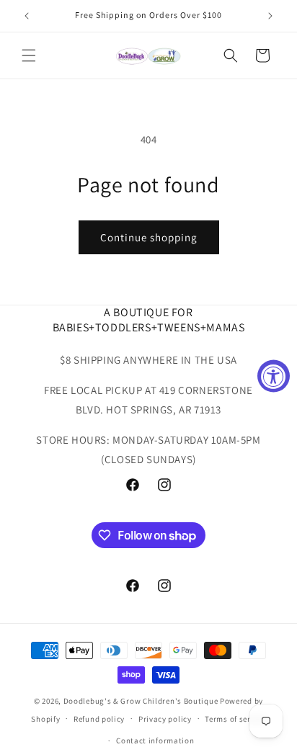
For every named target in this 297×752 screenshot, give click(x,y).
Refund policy (99, 719)
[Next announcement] (270, 16)
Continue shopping (149, 237)
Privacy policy (165, 719)
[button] (29, 55)
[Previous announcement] (27, 16)
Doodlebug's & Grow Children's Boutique (140, 701)
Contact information (155, 740)
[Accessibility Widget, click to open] (273, 376)
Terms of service (235, 719)
